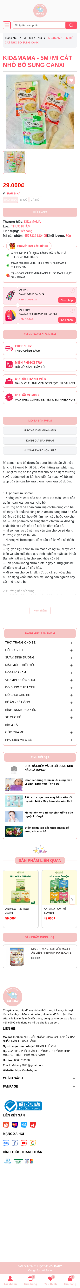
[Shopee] (6, 1124)
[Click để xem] (40, 112)
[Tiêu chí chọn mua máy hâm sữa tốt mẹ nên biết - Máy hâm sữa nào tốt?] (14, 800)
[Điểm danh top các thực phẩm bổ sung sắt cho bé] (14, 831)
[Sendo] (33, 1124)
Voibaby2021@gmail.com (27, 1065)
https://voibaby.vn (26, 1070)
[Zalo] (6, 1142)
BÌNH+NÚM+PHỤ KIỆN (20, 709)
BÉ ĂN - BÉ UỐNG (17, 702)
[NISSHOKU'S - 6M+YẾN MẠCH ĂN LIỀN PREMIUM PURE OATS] (16, 956)
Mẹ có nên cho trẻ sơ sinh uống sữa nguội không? (49, 814)
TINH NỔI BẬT (40, 757)
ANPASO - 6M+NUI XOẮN (17, 910)
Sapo (48, 1270)
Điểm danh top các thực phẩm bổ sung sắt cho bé (47, 829)
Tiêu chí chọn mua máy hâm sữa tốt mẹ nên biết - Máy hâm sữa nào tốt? (48, 799)
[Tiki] (24, 1124)
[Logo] (40, 10)
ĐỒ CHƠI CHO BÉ (17, 694)
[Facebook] (15, 1142)
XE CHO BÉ (13, 717)
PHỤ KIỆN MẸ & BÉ (18, 739)
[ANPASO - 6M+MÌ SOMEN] (59, 887)
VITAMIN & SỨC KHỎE (20, 680)
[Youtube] (24, 1142)
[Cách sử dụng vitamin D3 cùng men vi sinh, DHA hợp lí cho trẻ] (14, 784)
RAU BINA (10, 199)
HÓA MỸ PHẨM (15, 672)
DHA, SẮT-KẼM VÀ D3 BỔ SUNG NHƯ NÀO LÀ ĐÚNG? (49, 767)
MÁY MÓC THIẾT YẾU (20, 665)
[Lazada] (15, 1124)
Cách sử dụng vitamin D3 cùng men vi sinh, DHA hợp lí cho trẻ (48, 781)
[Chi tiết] (72, 290)
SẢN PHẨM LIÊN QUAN (40, 860)
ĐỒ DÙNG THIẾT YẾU (20, 687)
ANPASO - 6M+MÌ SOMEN (55, 910)
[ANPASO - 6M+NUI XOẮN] (20, 887)
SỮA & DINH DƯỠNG (20, 657)
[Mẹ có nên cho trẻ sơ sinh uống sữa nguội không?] (14, 816)
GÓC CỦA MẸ (14, 732)
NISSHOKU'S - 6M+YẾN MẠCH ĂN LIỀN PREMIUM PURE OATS (51, 950)
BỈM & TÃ (11, 724)
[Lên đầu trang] (72, 1265)
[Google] (33, 1142)
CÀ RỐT (36, 199)
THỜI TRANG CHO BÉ (20, 642)
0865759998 (22, 1060)
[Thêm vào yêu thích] (71, 80)
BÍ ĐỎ (23, 199)
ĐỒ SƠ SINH (14, 650)
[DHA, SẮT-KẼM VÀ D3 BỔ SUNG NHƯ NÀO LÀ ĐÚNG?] (14, 768)
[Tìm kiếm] (71, 25)
